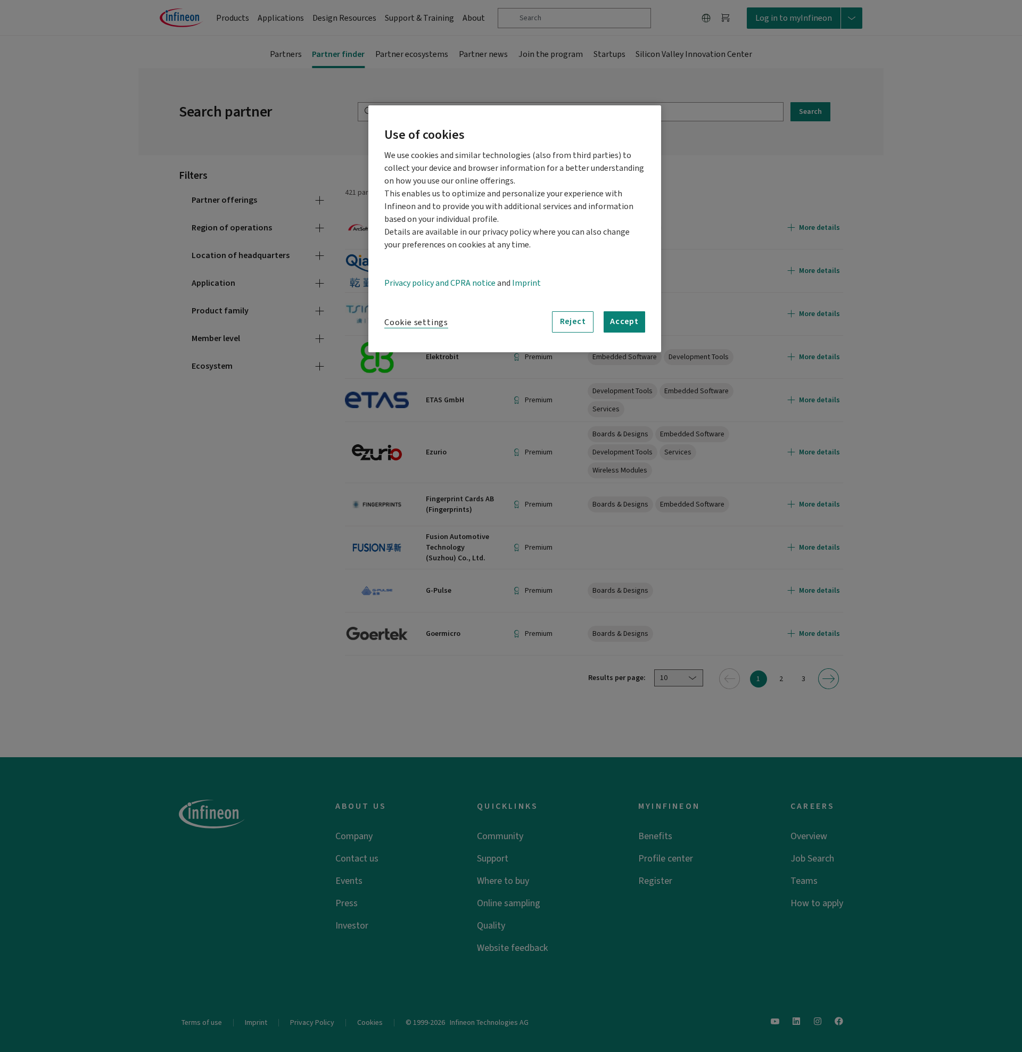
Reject (573, 321)
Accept (624, 321)
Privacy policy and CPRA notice (440, 283)
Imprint (526, 283)
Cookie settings (416, 322)
